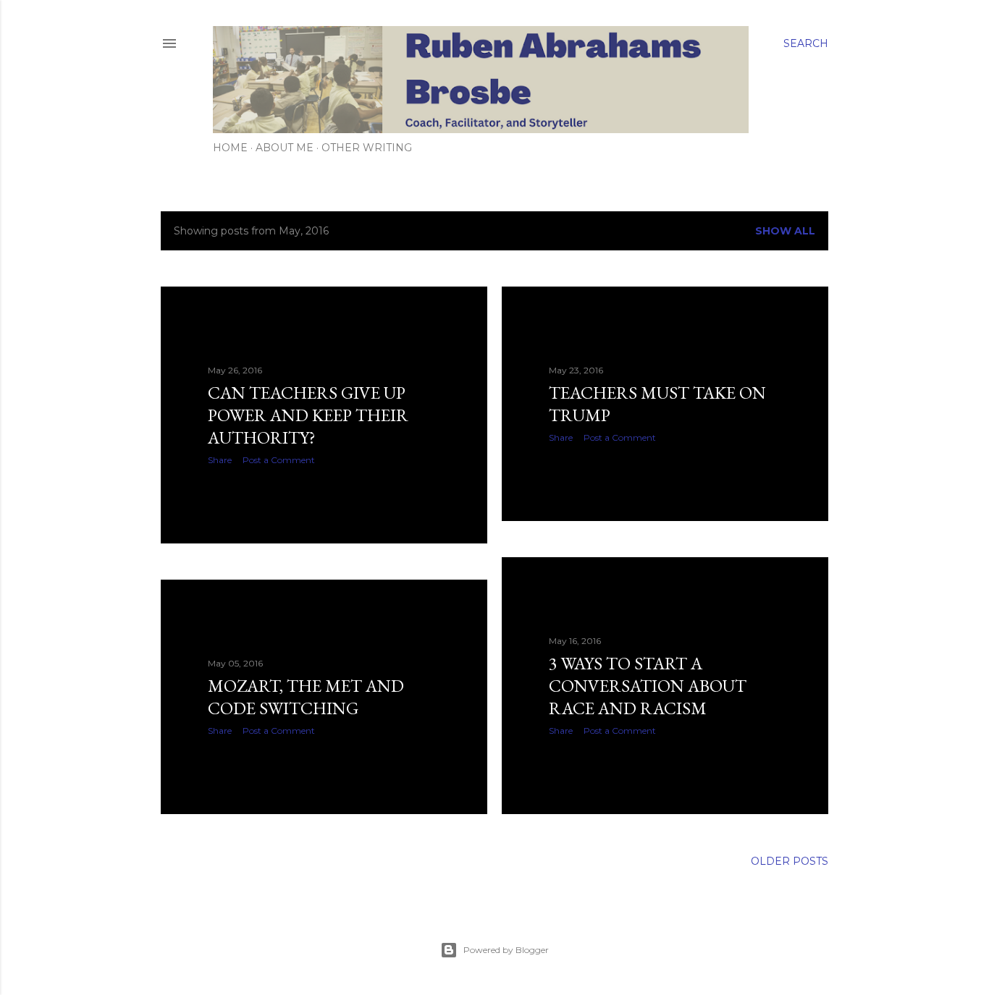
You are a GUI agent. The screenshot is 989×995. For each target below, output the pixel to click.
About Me (284, 147)
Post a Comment (279, 459)
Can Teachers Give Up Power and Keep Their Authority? (308, 415)
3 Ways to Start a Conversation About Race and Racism (647, 685)
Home (230, 147)
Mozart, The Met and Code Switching (306, 696)
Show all (785, 230)
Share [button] (220, 459)
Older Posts (789, 861)
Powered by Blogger (506, 949)
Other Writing (366, 147)
